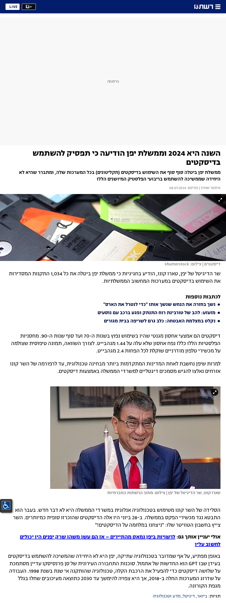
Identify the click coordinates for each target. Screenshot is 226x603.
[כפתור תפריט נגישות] (6, 505)
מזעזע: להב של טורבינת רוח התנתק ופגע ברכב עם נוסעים (157, 313)
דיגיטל (189, 596)
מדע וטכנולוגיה (167, 596)
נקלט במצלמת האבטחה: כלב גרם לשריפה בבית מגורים (160, 321)
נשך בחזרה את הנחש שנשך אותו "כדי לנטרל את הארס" (159, 305)
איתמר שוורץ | (209, 188)
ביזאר (202, 596)
